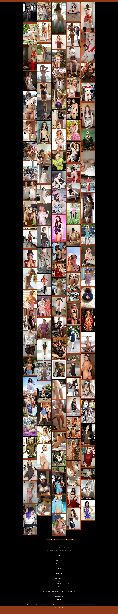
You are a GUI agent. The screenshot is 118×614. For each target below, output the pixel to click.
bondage (56, 547)
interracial (60, 565)
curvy (71, 550)
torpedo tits (65, 591)
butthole (69, 547)
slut (53, 588)
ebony (59, 555)
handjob (56, 563)
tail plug (44, 591)
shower (48, 588)
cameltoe (48, 550)
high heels (59, 563)
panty (50, 583)
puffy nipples (64, 583)
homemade (63, 563)
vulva (62, 596)
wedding (58, 599)
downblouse (59, 552)
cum (68, 550)
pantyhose (53, 583)
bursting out (65, 547)
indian (57, 565)
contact (61, 609)
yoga (59, 601)
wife (60, 599)
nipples (62, 578)
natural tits (56, 578)
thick (56, 591)
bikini (50, 547)
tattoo (50, 591)
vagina (56, 596)
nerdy (60, 578)
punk (68, 583)
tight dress (61, 591)
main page (57, 609)
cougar (66, 550)
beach (47, 547)
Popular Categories (65, 0)
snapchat (56, 588)
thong (58, 591)
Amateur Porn (53, 0)
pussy (70, 583)
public (61, 583)
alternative (56, 545)
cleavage (59, 550)
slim (50, 588)
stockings (69, 588)
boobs (59, 547)
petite (56, 583)
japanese (58, 568)
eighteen (53, 591)
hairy (53, 563)
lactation (55, 573)
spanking (62, 588)
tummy (71, 591)
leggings (61, 573)
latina (58, 573)
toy (68, 591)
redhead (59, 586)
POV (58, 583)
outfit (59, 581)
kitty (59, 570)
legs (63, 573)
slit (52, 588)
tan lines (47, 591)
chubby (56, 550)
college (63, 550)
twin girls (73, 591)
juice (61, 568)
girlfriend (57, 560)
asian (61, 545)
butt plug (72, 547)
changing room (52, 550)
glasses (61, 560)
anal (59, 545)
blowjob (53, 547)
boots (61, 547)
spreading (66, 588)
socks (59, 588)
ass (63, 545)
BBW (45, 547)
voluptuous (59, 596)
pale (47, 583)
